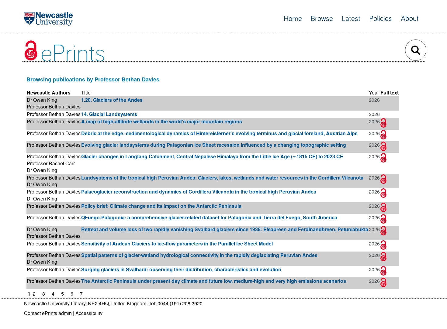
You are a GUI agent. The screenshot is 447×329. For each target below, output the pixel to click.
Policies (380, 18)
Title (86, 92)
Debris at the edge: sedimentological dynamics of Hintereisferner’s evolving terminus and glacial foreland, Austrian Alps (219, 133)
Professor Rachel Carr (51, 163)
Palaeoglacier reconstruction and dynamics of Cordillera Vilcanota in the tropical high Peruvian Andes (198, 191)
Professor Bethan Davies (54, 106)
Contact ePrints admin (48, 313)
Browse (322, 18)
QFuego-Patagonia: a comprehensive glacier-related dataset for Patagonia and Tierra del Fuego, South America (209, 217)
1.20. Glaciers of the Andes (112, 99)
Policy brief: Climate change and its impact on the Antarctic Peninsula (161, 205)
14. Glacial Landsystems (109, 114)
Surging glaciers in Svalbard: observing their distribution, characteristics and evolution (181, 269)
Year (374, 92)
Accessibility (88, 313)
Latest (351, 18)
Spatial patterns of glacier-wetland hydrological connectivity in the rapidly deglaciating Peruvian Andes (199, 255)
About (410, 18)
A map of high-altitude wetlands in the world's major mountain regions (161, 121)
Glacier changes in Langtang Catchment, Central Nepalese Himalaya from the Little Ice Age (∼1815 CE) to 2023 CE (212, 156)
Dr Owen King (42, 99)
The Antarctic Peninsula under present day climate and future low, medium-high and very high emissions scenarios (213, 280)
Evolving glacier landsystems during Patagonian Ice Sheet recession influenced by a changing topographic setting (213, 144)
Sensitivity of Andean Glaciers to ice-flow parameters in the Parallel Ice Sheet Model (177, 243)
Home (293, 18)
